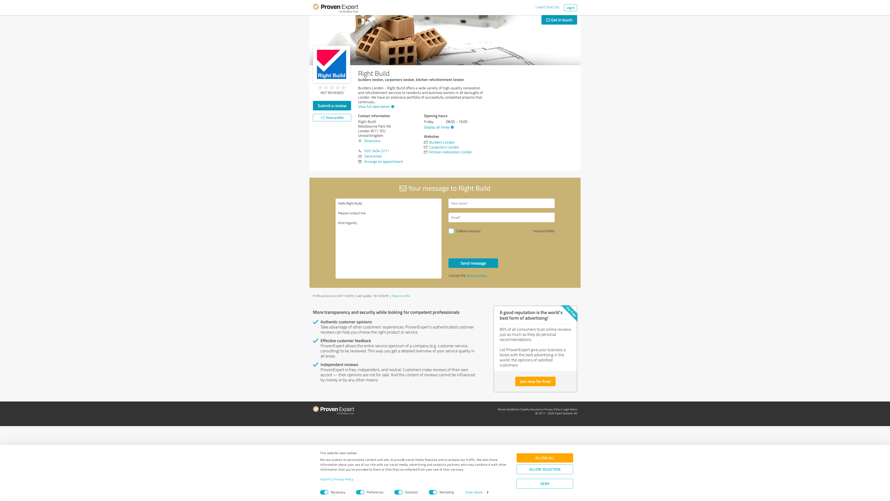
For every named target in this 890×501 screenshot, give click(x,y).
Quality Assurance (531, 409)
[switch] (360, 492)
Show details (474, 492)
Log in (570, 7)
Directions (372, 140)
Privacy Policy (343, 479)
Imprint (325, 479)
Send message (473, 263)
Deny (545, 483)
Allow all (544, 458)
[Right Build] (331, 64)
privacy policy (476, 275)
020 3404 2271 (376, 150)
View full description (374, 106)
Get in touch (561, 20)
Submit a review (332, 106)
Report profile (401, 296)
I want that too (547, 7)
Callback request (468, 230)
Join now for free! (535, 381)
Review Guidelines (508, 409)
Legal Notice (570, 409)
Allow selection (544, 469)
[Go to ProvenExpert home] (335, 8)
